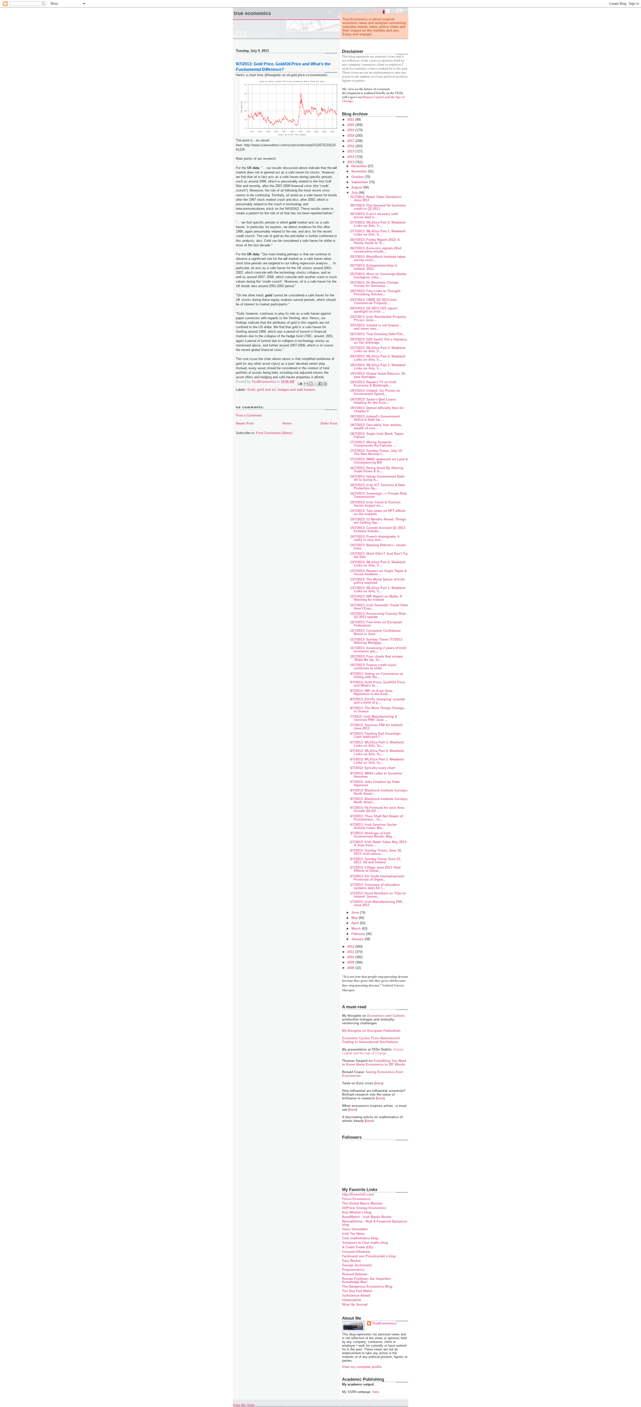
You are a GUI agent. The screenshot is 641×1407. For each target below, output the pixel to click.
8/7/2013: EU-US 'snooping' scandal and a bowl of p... (377, 700)
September (360, 182)
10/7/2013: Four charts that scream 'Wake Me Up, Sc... (376, 658)
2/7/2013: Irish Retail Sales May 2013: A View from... (378, 843)
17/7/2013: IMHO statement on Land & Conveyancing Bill (379, 460)
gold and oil (266, 389)
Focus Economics (356, 1199)
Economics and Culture (385, 1016)
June (355, 912)
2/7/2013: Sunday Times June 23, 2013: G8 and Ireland (375, 860)
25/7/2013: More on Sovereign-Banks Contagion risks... (378, 275)
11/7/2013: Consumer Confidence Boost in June (375, 632)
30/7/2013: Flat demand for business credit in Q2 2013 (378, 207)
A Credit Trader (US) (357, 1247)
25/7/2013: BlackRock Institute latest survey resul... (377, 258)
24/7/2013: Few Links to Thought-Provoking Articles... (375, 292)
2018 (351, 135)
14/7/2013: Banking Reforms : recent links (378, 546)
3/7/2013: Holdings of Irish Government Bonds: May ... (373, 834)
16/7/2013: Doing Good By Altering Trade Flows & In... (376, 469)
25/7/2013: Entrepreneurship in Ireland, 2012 (373, 267)
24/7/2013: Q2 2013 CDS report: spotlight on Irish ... (374, 309)
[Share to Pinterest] (325, 383)
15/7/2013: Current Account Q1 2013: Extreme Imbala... (378, 529)
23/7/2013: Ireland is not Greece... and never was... (376, 326)
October (358, 177)
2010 (351, 957)
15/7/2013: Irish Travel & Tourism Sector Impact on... (375, 503)
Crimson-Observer (356, 1252)
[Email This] (305, 383)
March (356, 928)
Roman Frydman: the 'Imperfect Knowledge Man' (366, 1280)
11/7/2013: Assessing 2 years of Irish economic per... (378, 649)
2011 (351, 952)
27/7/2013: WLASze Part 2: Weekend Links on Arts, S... (377, 224)
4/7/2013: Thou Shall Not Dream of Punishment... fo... (376, 817)
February (358, 934)
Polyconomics (353, 1270)
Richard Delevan (354, 1274)
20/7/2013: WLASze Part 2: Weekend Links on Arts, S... (377, 357)
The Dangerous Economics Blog (367, 1286)
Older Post (328, 423)
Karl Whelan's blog (356, 1212)
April (355, 923)
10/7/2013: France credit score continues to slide (373, 666)
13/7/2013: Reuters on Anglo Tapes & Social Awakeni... (378, 572)
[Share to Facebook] (320, 383)
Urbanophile (351, 1300)
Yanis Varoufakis (355, 1229)
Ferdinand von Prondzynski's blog (369, 1256)
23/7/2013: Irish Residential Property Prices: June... (378, 318)
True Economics (252, 13)
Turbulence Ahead (356, 1295)
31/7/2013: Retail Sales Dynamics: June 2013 (376, 198)
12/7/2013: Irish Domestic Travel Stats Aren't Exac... (379, 606)
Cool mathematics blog (360, 1238)
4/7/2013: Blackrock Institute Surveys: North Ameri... (379, 791)
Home (286, 423)
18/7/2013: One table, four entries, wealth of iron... (376, 426)
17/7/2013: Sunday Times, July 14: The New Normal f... (376, 452)
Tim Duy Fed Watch (357, 1291)
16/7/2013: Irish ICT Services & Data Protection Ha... (377, 486)
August (357, 187)
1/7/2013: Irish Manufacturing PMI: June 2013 (376, 903)
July (355, 192)
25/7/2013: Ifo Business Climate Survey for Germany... (374, 284)
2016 (351, 146)
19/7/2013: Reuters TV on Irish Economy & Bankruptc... (373, 383)
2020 (351, 125)
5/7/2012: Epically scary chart (372, 768)
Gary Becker (351, 1261)
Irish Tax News (353, 1234)
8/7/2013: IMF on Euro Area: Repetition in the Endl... (371, 692)
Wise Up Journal (355, 1304)
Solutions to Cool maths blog (365, 1243)
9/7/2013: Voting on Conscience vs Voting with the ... (376, 675)
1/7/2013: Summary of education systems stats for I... (375, 886)
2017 (351, 141)
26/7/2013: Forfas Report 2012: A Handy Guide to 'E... (375, 241)
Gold (251, 389)
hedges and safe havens (296, 389)
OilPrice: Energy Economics (364, 1208)
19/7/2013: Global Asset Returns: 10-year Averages (378, 375)
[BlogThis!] (310, 383)
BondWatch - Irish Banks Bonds (366, 1217)
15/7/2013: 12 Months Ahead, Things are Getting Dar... (378, 520)
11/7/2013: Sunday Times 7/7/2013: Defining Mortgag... (376, 641)
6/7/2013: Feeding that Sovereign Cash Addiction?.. (375, 735)
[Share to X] (315, 383)
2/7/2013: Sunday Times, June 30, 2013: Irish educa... (376, 852)
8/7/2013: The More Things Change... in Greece (378, 709)
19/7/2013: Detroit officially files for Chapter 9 (377, 409)
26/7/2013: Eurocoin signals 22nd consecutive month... (375, 249)
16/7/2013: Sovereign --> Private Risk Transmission (378, 495)
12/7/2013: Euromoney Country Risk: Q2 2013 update (378, 615)
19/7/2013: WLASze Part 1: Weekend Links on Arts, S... (377, 366)
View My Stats (244, 1405)
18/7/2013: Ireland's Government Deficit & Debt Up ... (375, 418)
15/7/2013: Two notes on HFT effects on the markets (377, 512)
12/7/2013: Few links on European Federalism (376, 623)
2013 (351, 162)
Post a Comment (249, 415)
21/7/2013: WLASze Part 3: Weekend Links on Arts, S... (377, 349)
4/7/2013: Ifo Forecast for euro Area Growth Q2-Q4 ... (377, 809)
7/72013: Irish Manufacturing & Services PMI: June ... (373, 718)
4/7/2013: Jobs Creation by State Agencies (375, 783)
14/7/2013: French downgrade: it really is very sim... (374, 538)
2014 (351, 157)
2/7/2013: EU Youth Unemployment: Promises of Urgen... (377, 877)
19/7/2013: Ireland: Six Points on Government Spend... (375, 392)
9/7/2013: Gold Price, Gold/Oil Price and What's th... (377, 683)
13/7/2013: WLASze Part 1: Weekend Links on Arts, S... (377, 589)
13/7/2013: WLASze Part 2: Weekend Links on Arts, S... (377, 563)
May (355, 918)
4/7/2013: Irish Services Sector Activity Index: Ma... (373, 826)
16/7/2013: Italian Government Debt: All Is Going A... (377, 478)
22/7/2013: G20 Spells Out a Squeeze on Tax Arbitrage (378, 340)
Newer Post (244, 423)
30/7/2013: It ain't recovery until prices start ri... (374, 215)
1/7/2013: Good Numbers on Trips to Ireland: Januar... (378, 894)
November (359, 171)
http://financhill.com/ (358, 1194)
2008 (351, 968)
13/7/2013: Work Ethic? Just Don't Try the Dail (379, 555)
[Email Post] (299, 383)
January (358, 939)
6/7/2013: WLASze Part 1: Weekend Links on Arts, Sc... (377, 760)
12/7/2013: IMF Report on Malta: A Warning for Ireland (376, 597)
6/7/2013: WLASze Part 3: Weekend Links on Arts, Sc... (377, 743)
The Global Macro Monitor (362, 1203)
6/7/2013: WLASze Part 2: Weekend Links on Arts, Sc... (377, 752)
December (359, 166)
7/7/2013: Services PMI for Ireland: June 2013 (376, 726)
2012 (351, 946)
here (378, 1083)
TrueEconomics (384, 1323)
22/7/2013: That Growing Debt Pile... (377, 334)
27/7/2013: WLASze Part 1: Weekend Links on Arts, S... (377, 232)
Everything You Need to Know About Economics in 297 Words (374, 1062)
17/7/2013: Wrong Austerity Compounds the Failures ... (373, 443)
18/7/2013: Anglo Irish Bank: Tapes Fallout (376, 435)
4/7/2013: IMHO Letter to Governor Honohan (376, 774)
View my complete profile (362, 1367)
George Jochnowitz (357, 1265)
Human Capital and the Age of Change (372, 1051)
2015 (351, 151)
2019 (351, 130)
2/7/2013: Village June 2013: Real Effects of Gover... (375, 869)
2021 (351, 119)
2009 (351, 962)
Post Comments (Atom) (274, 433)
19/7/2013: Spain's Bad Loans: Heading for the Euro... (373, 401)
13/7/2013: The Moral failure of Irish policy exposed (377, 580)
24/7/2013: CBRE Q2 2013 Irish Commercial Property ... (373, 301)
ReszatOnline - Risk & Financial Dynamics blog (374, 1223)
